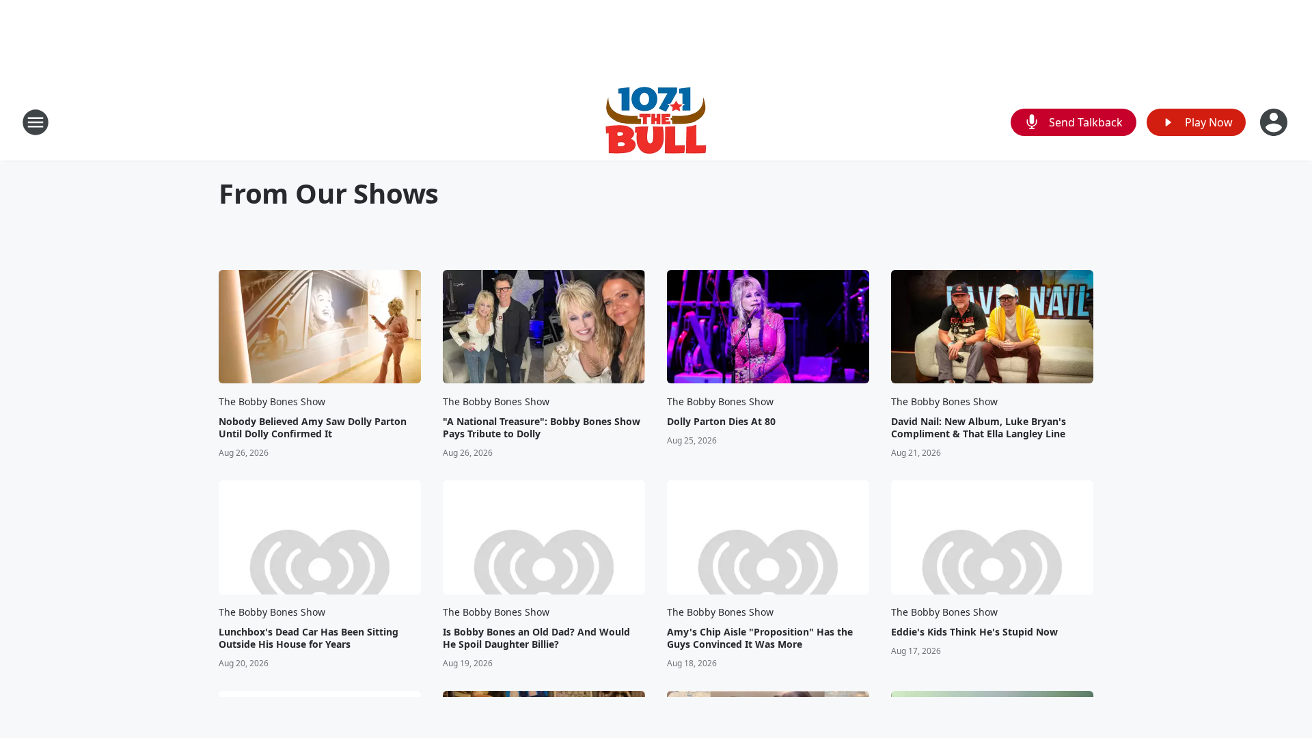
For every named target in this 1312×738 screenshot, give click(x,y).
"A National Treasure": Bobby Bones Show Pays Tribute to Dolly (541, 427)
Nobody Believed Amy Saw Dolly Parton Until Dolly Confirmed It (313, 427)
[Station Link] (656, 122)
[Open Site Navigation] (35, 122)
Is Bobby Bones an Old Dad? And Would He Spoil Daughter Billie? (536, 638)
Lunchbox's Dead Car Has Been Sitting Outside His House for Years (308, 638)
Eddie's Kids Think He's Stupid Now (974, 632)
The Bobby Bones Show (272, 401)
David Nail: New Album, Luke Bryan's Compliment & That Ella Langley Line (978, 427)
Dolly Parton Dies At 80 (721, 421)
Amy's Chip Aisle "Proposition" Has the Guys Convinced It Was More (760, 638)
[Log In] (1275, 122)
